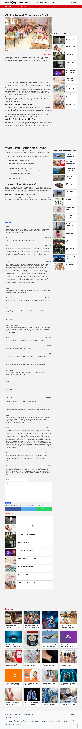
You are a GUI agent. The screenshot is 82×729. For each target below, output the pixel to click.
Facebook (13, 508)
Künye (6, 714)
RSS (33, 714)
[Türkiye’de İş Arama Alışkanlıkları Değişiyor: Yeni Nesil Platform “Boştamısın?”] (50, 620)
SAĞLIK (46, 2)
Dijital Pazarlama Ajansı (69, 714)
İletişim (11, 714)
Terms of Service (39, 505)
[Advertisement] (28, 72)
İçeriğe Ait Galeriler (47, 54)
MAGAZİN (27, 2)
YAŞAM (15, 11)
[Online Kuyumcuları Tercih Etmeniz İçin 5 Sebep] (32, 639)
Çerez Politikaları (19, 714)
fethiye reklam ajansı (10, 724)
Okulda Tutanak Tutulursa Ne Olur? (28, 11)
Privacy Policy (31, 505)
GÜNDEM (21, 2)
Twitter (28, 508)
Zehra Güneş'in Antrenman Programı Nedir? (25, 6)
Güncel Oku (9, 11)
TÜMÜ (52, 2)
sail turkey (18, 724)
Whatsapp (44, 508)
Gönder (8, 503)
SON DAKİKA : (8, 6)
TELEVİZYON (35, 2)
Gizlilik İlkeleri (27, 714)
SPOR (41, 2)
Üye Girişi (73, 2)
